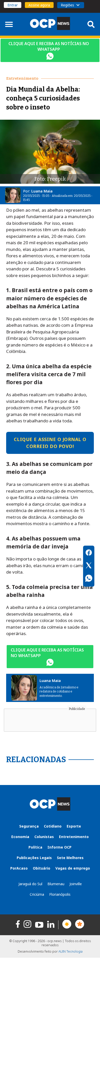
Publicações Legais (34, 857)
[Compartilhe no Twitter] (89, 566)
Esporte (74, 826)
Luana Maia (42, 190)
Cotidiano (53, 826)
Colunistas (44, 836)
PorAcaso (19, 868)
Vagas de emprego (72, 868)
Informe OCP (59, 847)
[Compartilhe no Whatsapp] (89, 579)
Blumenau (55, 883)
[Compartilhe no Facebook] (89, 553)
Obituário (41, 868)
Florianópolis (60, 894)
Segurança (29, 826)
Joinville (75, 883)
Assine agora (39, 5)
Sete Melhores (70, 857)
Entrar (12, 5)
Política (35, 847)
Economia (20, 836)
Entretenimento (74, 836)
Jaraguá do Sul (30, 883)
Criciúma (37, 894)
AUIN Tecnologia (70, 951)
